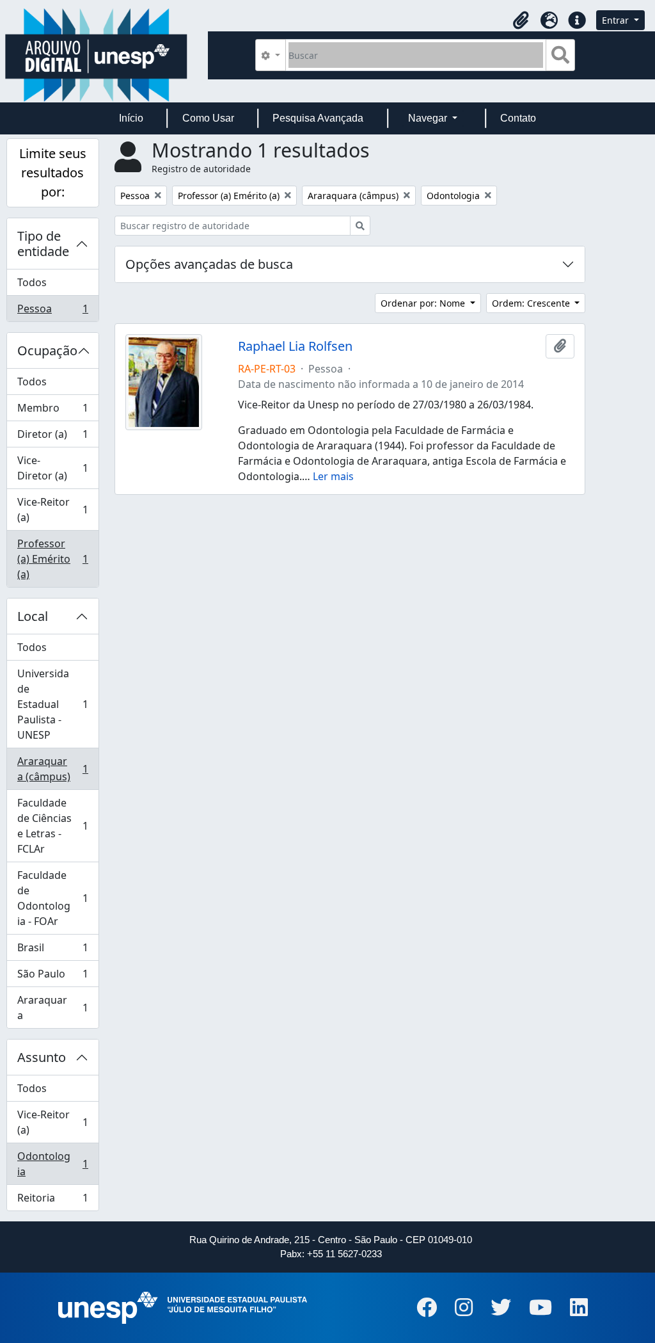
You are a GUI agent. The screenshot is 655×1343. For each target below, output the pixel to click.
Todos (32, 282)
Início (131, 118)
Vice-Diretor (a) (52, 468)
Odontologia (52, 1163)
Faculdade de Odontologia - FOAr (52, 898)
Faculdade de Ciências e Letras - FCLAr (52, 826)
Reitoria (52, 1200)
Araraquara (52, 1007)
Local (32, 616)
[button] (521, 20)
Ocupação (47, 350)
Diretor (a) (52, 437)
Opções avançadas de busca (209, 264)
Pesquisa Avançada (317, 118)
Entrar (616, 20)
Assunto (41, 1057)
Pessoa (52, 311)
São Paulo (52, 977)
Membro (52, 411)
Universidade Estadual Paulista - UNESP (52, 704)
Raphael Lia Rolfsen (295, 346)
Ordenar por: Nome (424, 303)
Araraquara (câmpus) (52, 769)
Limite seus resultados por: (52, 172)
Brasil (52, 950)
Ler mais (333, 476)
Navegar (429, 118)
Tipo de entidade (43, 243)
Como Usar (208, 118)
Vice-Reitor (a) (52, 509)
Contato (518, 118)
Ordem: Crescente (532, 303)
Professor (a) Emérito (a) (52, 558)
